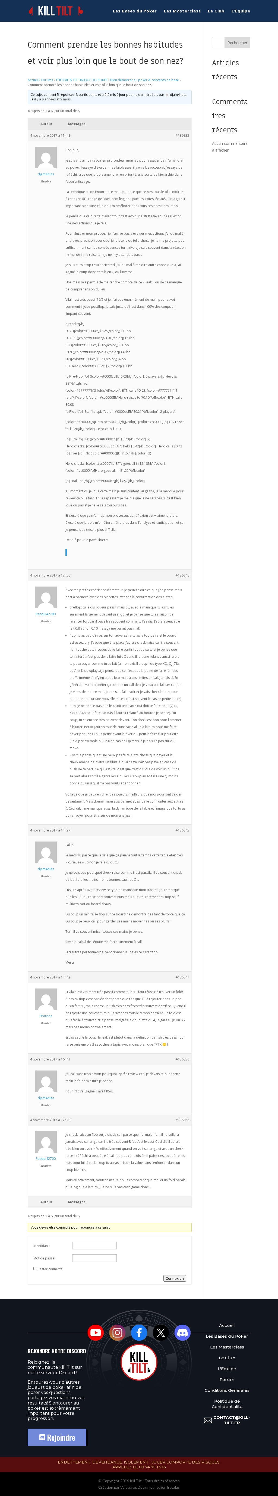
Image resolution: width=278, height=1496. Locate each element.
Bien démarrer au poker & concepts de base (144, 80)
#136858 (182, 1120)
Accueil (33, 80)
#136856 (182, 1059)
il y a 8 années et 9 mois (52, 99)
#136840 (182, 575)
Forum (227, 1379)
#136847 (182, 977)
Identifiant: (41, 1245)
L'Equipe (227, 1368)
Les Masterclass (182, 11)
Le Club (216, 11)
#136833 (182, 135)
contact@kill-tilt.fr (231, 1420)
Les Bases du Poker (135, 11)
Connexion (175, 1278)
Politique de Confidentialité (227, 1404)
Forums (47, 80)
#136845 (182, 830)
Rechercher (237, 42)
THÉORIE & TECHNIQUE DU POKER (82, 80)
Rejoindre (60, 1437)
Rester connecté (50, 1269)
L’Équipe (241, 11)
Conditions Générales (227, 1390)
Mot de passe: (44, 1258)
